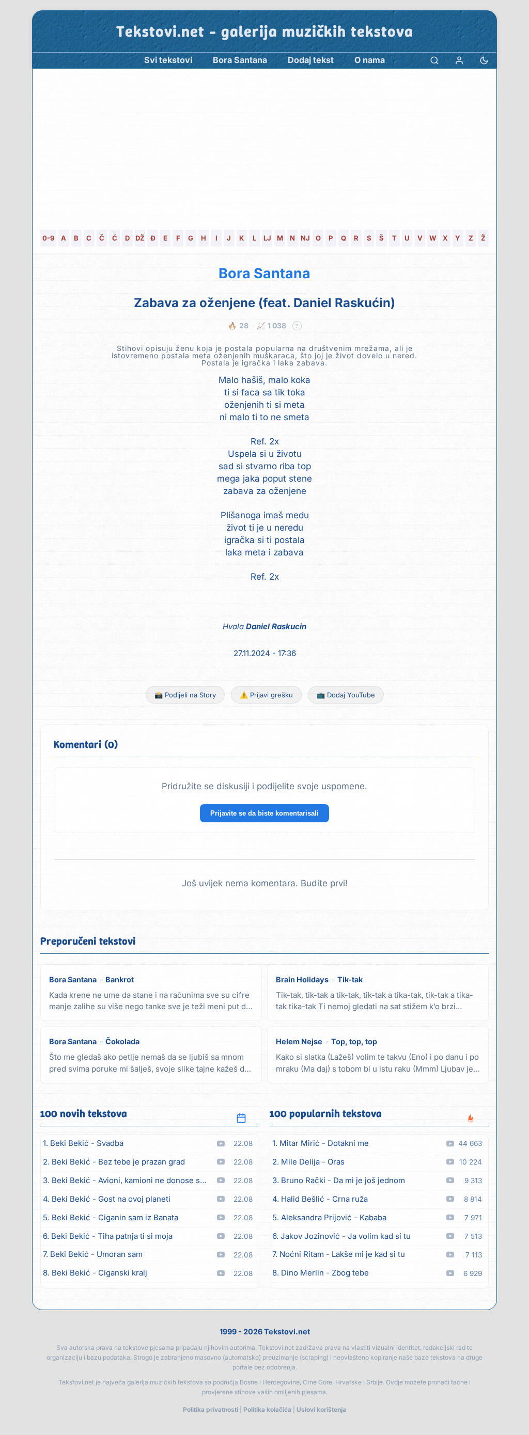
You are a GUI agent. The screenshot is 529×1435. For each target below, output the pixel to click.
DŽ (140, 238)
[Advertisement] (264, 146)
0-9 (48, 238)
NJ (305, 238)
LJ (267, 238)
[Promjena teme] (484, 60)
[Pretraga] (434, 60)
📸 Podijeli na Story (185, 695)
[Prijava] (459, 60)
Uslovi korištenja (321, 1409)
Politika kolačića (267, 1409)
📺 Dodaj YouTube (346, 695)
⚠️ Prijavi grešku (266, 695)
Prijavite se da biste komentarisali (264, 813)
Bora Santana (264, 273)
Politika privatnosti (210, 1409)
